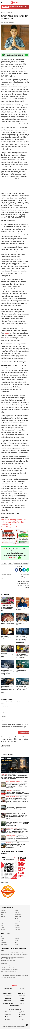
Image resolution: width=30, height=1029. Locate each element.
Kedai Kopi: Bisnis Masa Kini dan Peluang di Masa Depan (7, 623)
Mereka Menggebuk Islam (10, 527)
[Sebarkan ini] (16, 570)
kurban (10, 563)
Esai (16, 942)
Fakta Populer (4, 944)
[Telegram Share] (24, 570)
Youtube (23, 1017)
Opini (2, 936)
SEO (11, 790)
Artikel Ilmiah (9, 820)
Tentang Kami (8, 988)
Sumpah (22, 1003)
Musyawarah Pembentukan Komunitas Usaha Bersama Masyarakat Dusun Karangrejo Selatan (22, 581)
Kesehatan (13, 835)
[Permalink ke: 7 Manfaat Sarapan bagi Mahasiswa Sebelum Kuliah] (22, 617)
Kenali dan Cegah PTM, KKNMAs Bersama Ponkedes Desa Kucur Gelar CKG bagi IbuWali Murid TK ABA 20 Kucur (17, 816)
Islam (6, 774)
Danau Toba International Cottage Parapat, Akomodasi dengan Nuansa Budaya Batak (16, 846)
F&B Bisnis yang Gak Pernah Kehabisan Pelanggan (21, 670)
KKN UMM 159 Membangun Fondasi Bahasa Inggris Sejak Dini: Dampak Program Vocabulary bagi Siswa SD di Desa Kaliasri (17, 801)
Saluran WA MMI (11, 960)
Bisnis (7, 805)
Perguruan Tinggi (8, 1003)
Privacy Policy (7, 993)
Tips (2, 940)
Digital (16, 923)
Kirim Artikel (22, 993)
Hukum (17, 912)
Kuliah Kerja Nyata (14, 796)
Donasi (22, 998)
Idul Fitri (22, 84)
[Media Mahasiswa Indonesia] (15, 2)
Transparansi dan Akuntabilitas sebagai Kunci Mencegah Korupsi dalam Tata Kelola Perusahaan (7, 672)
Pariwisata (9, 842)
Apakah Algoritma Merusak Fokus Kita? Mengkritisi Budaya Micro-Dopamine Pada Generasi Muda (22, 639)
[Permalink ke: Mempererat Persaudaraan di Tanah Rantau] (7, 648)
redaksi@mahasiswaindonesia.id (16, 957)
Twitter (23, 1012)
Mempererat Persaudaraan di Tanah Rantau (7, 655)
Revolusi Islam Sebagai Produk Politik (14, 520)
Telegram (23, 1019)
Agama (2, 927)
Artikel (2, 774)
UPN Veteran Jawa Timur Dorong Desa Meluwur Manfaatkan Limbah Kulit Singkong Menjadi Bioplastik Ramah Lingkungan (17, 785)
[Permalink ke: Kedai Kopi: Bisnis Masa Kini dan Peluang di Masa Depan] (7, 617)
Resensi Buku (18, 936)
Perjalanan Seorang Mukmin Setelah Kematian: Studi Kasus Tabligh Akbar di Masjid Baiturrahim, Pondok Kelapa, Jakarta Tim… (14, 777)
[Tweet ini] (20, 570)
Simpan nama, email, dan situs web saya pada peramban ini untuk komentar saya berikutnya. (14, 727)
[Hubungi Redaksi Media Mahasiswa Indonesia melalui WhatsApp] (15, 55)
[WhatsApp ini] (27, 570)
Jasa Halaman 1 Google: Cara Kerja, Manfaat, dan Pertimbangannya (16, 808)
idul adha (4, 563)
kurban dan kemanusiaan (21, 563)
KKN (7, 812)
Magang (2, 923)
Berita (7, 781)
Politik (16, 918)
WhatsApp (8, 1014)
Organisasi (17, 927)
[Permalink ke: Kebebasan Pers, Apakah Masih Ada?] (22, 602)
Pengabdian (18, 914)
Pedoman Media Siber (22, 991)
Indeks (22, 1000)
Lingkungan (18, 921)
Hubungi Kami (8, 1000)
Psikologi (3, 929)
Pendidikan (3, 910)
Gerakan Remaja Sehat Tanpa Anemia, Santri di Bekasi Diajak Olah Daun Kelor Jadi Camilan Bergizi (17, 838)
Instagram (22, 1014)
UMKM (2, 921)
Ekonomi (17, 910)
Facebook (8, 1012)
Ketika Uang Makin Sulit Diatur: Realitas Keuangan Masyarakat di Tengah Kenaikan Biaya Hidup (7, 689)
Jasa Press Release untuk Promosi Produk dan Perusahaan (22, 656)
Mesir (7, 333)
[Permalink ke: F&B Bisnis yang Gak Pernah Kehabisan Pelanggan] (22, 664)
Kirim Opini (8, 998)
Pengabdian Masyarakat (16, 781)
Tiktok (8, 1019)
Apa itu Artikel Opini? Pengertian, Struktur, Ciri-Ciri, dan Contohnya (22, 688)
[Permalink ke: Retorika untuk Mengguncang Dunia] (7, 631)
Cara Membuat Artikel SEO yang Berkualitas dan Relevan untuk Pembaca (17, 792)
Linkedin (9, 1017)
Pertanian (17, 925)
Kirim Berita (22, 995)
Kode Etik (7, 991)
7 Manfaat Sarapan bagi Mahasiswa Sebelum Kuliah (22, 623)
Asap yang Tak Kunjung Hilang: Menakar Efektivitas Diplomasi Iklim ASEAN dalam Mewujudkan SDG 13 (17, 824)
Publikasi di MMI (14, 1005)
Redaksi (22, 988)
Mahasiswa (18, 916)
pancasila (17, 929)
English (17, 938)
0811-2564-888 (9, 958)
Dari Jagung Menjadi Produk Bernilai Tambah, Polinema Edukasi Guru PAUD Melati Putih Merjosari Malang (17, 831)
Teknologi (3, 916)
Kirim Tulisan (8, 995)
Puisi (16, 944)
